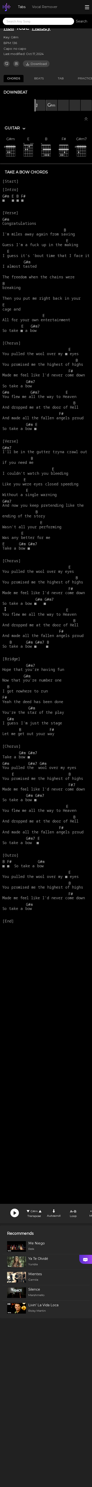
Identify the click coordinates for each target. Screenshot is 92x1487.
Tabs (21, 7)
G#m (34, 1211)
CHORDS (13, 78)
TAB (61, 78)
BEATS (39, 78)
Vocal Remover (44, 7)
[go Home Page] (6, 7)
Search (81, 21)
